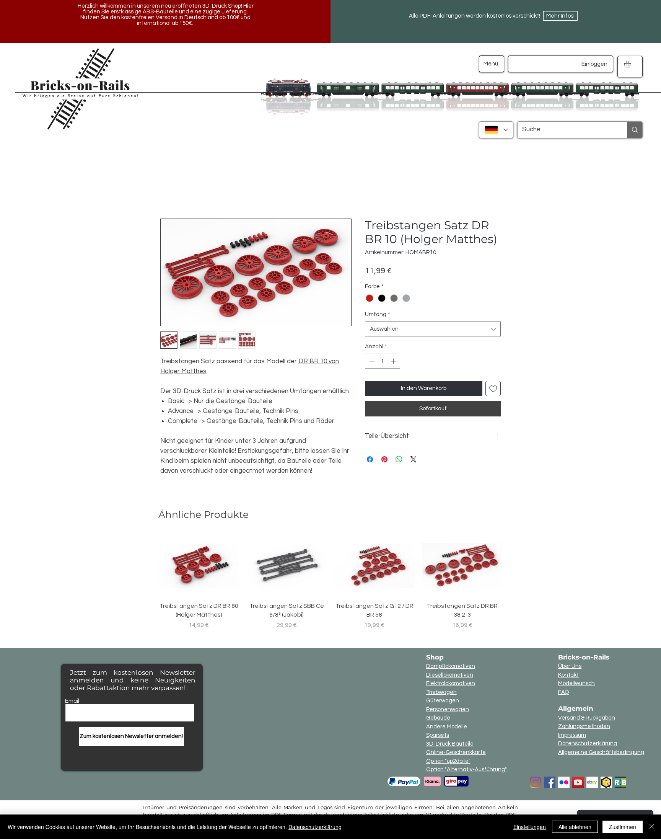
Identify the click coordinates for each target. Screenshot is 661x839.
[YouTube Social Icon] (578, 782)
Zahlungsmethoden (584, 726)
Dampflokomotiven (450, 666)
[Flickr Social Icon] (564, 782)
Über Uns (569, 666)
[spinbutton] (382, 361)
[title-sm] (620, 782)
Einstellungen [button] (529, 827)
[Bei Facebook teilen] (369, 459)
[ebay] (592, 782)
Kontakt (568, 675)
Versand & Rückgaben (586, 718)
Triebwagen (441, 692)
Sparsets (437, 735)
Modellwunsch (576, 683)
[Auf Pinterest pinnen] (384, 459)
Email (72, 701)
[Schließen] (651, 827)
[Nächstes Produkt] (513, 565)
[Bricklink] (606, 782)
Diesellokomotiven (449, 675)
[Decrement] (371, 361)
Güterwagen (442, 701)
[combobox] (433, 329)
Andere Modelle (446, 727)
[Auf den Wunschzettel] (493, 389)
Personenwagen (447, 709)
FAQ (563, 692)
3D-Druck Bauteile (450, 744)
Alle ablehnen (574, 827)
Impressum (572, 735)
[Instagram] (535, 782)
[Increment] (394, 361)
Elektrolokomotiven (450, 683)
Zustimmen (622, 827)
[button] (631, 63)
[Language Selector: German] (496, 129)
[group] (330, 582)
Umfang (377, 314)
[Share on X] (413, 459)
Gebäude (438, 718)
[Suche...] (634, 130)
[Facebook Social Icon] (549, 782)
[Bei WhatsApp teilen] (399, 459)
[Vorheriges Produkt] (147, 565)
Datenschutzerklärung (587, 743)
